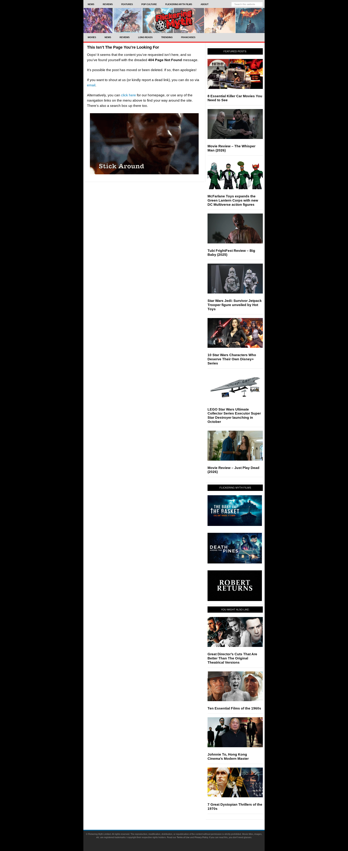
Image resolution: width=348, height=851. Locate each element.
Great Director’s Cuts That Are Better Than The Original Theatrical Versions (232, 658)
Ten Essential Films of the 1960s (234, 708)
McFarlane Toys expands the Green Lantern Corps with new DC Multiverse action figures (233, 200)
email (91, 85)
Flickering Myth (174, 20)
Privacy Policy (201, 837)
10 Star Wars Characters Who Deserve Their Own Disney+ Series (232, 359)
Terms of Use (183, 837)
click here (128, 95)
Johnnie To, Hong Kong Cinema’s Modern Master (228, 756)
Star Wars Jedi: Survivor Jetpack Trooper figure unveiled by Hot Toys (235, 305)
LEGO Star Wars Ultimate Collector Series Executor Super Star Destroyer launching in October (234, 415)
